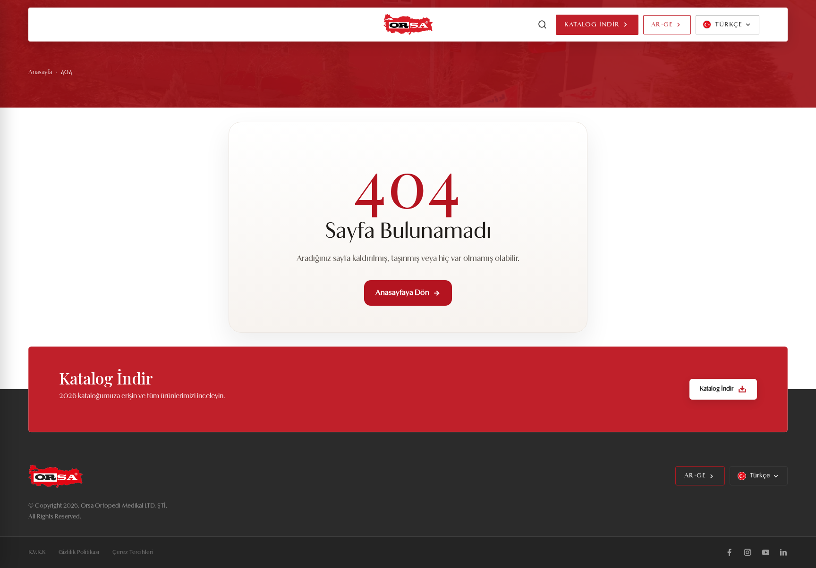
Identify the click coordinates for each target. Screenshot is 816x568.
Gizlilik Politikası (79, 552)
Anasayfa (40, 72)
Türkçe (760, 475)
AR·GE (662, 24)
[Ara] (542, 24)
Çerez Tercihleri (132, 552)
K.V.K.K (36, 552)
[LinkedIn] (783, 552)
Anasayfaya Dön (402, 293)
